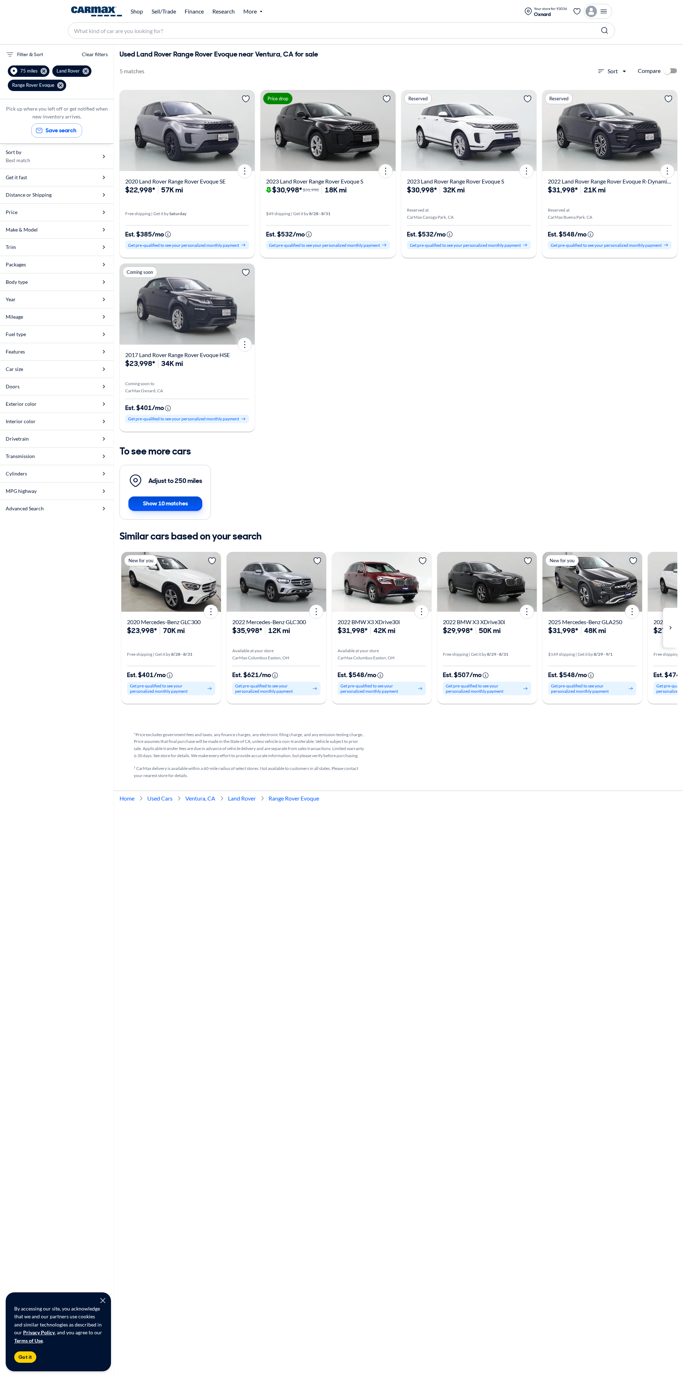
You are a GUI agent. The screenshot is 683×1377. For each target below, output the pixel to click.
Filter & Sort (30, 54)
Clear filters (95, 54)
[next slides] (670, 627)
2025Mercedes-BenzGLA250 (585, 621)
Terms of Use (28, 1341)
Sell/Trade (164, 11)
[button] (28, 71)
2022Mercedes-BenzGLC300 (269, 621)
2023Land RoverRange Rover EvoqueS (314, 181)
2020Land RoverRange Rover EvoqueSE (175, 181)
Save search (61, 130)
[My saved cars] (577, 11)
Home (127, 798)
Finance (194, 11)
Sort (613, 71)
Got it (25, 1357)
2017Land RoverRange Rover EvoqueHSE (177, 354)
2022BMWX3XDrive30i (369, 621)
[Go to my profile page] (598, 11)
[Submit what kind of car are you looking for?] (605, 30)
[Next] (247, 130)
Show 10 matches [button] (165, 503)
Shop (137, 11)
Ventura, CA (200, 798)
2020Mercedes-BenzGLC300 (164, 621)
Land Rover (242, 798)
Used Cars (160, 798)
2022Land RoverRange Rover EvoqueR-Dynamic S (610, 181)
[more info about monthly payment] (168, 234)
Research (223, 11)
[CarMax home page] (96, 11)
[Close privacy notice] (102, 1300)
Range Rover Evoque (294, 798)
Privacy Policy (39, 1332)
